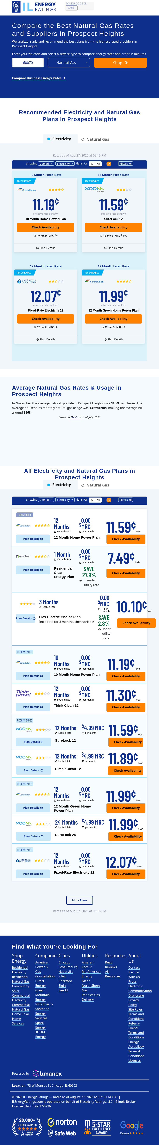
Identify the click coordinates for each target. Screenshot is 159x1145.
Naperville (66, 971)
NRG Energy (44, 1004)
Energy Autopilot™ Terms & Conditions (136, 1049)
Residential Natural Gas (20, 979)
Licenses (134, 1060)
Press (132, 981)
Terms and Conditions (136, 1016)
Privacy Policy (133, 1002)
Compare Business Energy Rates (39, 78)
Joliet (62, 976)
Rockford (65, 981)
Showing (31, 163)
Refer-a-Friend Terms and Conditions (136, 1030)
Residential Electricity (20, 969)
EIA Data (76, 417)
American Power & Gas (42, 967)
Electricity (63, 163)
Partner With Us (134, 974)
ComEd (44, 163)
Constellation (45, 976)
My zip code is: (76, 3)
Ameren (87, 962)
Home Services (18, 1021)
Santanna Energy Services (42, 1013)
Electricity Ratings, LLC (96, 1101)
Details (47, 248)
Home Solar (20, 1014)
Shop (118, 62)
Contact (134, 967)
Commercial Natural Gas (21, 1007)
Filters (124, 163)
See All (63, 990)
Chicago (64, 962)
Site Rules (135, 1009)
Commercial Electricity (21, 997)
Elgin (62, 985)
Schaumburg (68, 967)
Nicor (86, 981)
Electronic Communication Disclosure (140, 991)
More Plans (79, 900)
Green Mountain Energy (42, 995)
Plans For (81, 163)
